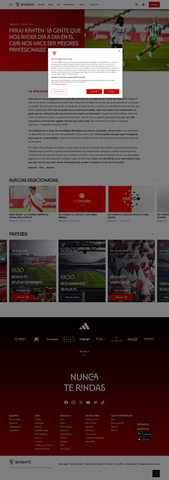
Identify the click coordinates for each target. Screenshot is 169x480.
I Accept (111, 91)
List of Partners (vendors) (59, 84)
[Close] (119, 50)
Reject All (94, 91)
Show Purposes (59, 91)
